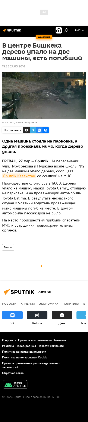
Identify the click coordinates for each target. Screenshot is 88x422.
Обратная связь (12, 373)
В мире (8, 247)
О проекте (9, 340)
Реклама (8, 346)
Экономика (48, 304)
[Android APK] (15, 385)
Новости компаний (51, 346)
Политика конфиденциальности (24, 352)
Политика (71, 304)
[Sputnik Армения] (12, 32)
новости (9, 304)
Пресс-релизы (26, 346)
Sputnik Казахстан (19, 175)
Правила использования (35, 340)
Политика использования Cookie (24, 357)
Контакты (59, 340)
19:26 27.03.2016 (13, 66)
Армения (28, 304)
